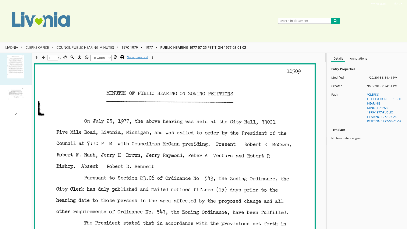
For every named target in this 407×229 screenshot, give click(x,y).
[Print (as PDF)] (122, 57)
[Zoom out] (86, 57)
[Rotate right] (115, 57)
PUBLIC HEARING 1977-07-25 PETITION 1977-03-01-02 (203, 47)
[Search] (335, 21)
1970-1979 (130, 47)
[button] (16, 69)
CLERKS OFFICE (37, 47)
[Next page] (43, 57)
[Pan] (65, 57)
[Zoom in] (79, 57)
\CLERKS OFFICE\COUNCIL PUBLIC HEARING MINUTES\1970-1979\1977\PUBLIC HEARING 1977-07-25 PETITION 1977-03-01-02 (384, 107)
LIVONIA (12, 47)
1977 (149, 47)
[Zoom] (72, 57)
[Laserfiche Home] (136, 21)
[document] (367, 141)
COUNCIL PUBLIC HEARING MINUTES (85, 47)
